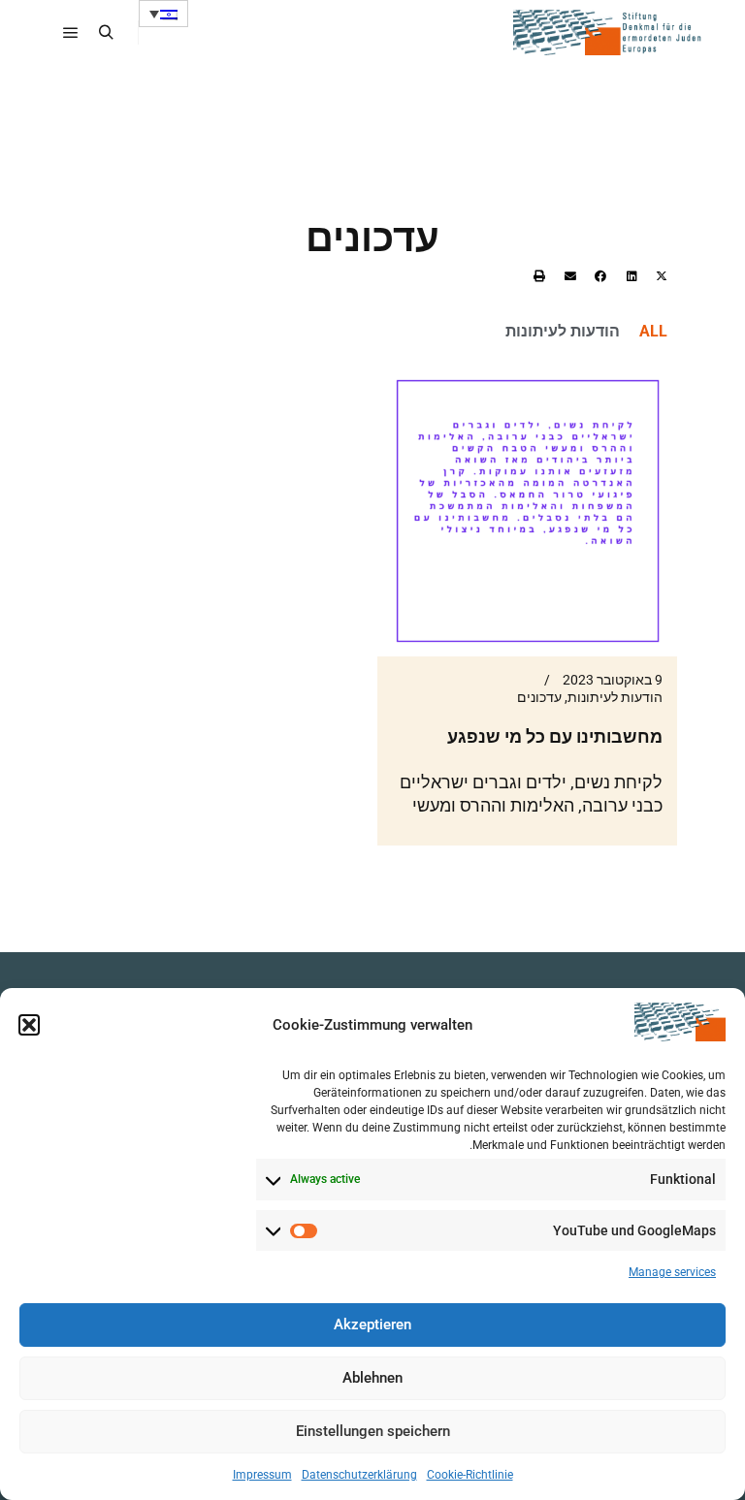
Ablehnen (372, 1378)
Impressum (262, 1475)
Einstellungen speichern (373, 1431)
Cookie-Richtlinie (470, 1475)
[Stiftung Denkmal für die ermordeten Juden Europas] (609, 32)
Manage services (672, 1272)
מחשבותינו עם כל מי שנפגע (555, 736)
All (653, 331)
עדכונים (539, 697)
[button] (29, 1025)
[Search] (105, 33)
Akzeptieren (372, 1324)
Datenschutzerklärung (359, 1475)
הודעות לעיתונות (562, 331)
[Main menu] (70, 33)
